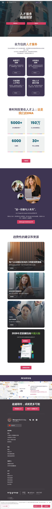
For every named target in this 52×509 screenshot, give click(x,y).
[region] (26, 505)
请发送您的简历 (11, 456)
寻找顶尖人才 (18, 409)
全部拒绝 (46, 506)
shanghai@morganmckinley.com (38, 392)
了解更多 (16, 72)
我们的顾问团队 (11, 454)
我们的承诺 (10, 482)
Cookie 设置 (4, 506)
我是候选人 (15, 23)
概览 (8, 433)
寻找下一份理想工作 (32, 409)
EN (40, 2)
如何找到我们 (33, 394)
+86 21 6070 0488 (34, 390)
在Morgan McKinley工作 (26, 222)
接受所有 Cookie (37, 506)
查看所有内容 (10, 463)
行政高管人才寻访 (11, 437)
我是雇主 (36, 23)
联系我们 (9, 442)
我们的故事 (10, 478)
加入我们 (9, 484)
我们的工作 (10, 475)
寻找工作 (9, 451)
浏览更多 (12, 268)
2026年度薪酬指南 (11, 466)
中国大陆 (13, 425)
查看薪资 (25, 341)
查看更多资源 (26, 367)
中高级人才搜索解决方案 (13, 435)
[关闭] (50, 502)
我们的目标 (10, 480)
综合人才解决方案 (11, 439)
